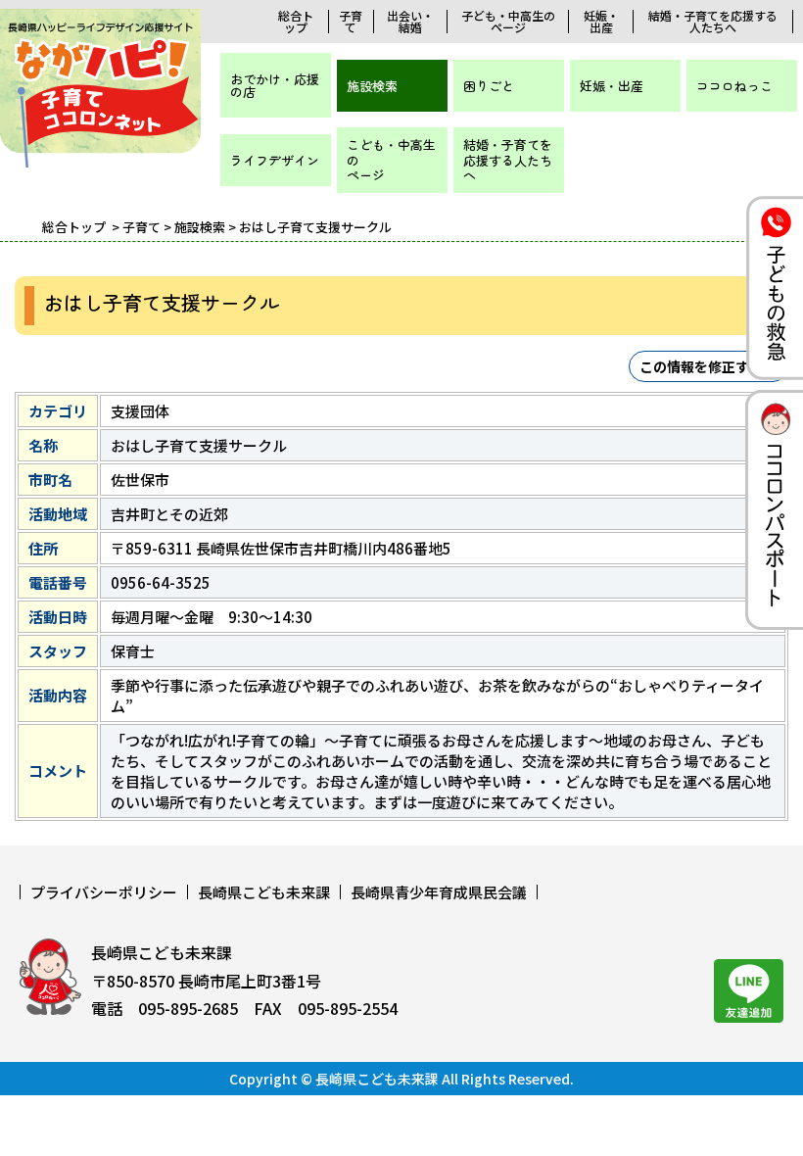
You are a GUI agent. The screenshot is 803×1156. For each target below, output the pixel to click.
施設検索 (372, 85)
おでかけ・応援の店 (274, 85)
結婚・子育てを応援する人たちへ (713, 21)
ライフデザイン (274, 160)
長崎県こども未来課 (264, 892)
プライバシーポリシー (103, 892)
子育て (350, 21)
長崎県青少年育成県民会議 (439, 892)
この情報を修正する (701, 366)
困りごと (488, 85)
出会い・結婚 (410, 21)
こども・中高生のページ (391, 159)
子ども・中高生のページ (508, 21)
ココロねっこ (734, 85)
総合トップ (295, 21)
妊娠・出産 (601, 21)
